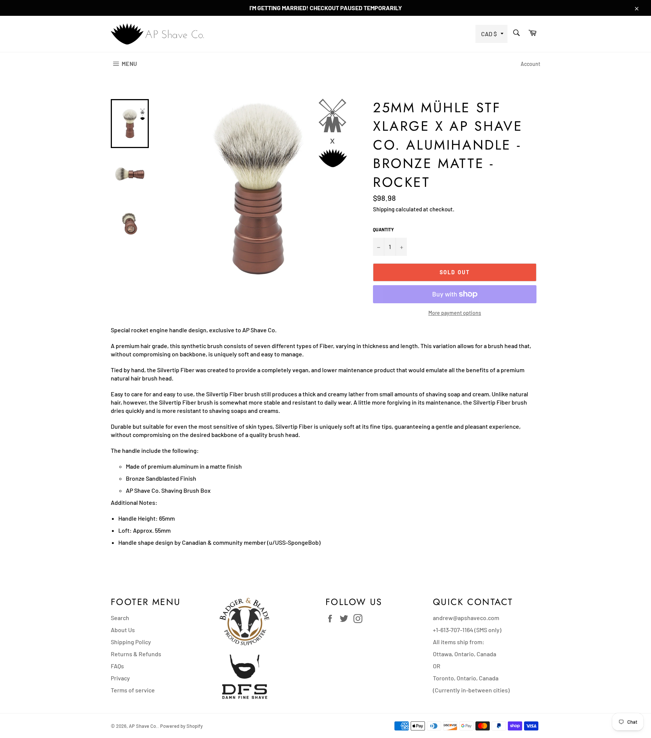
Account (530, 64)
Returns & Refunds (136, 653)
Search (120, 617)
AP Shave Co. (143, 726)
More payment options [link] (454, 313)
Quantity (383, 229)
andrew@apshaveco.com (466, 617)
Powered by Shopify (181, 726)
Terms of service (133, 690)
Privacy (120, 677)
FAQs (117, 665)
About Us (123, 629)
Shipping (383, 209)
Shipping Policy (131, 641)
